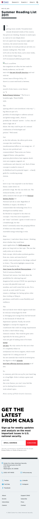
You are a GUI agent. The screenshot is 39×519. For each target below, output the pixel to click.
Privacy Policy (6, 450)
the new (19, 72)
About (4, 495)
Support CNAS (25, 495)
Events (4, 499)
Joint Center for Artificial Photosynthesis (17, 269)
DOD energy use (24, 245)
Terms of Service (18, 450)
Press (22, 502)
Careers (4, 505)
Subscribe (31, 443)
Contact (23, 505)
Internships (5, 502)
